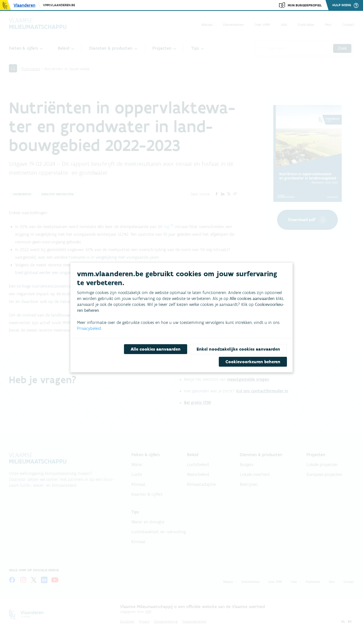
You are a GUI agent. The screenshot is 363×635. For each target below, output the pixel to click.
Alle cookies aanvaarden (156, 349)
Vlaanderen (24, 5)
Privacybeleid (89, 328)
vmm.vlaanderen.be (59, 5)
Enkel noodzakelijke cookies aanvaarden (238, 349)
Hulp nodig (341, 5)
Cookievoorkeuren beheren (252, 361)
